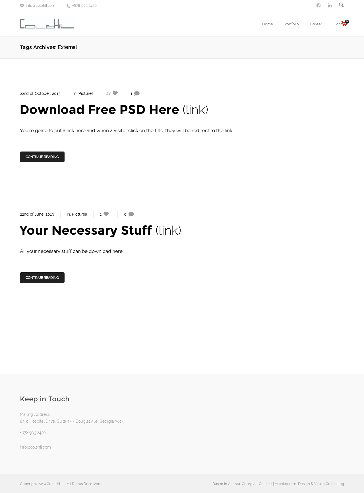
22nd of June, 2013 (37, 214)
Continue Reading (42, 157)
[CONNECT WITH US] (330, 5)
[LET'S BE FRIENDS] (319, 5)
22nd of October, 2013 (40, 93)
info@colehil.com (40, 5)
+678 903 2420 (84, 5)
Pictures (86, 93)
